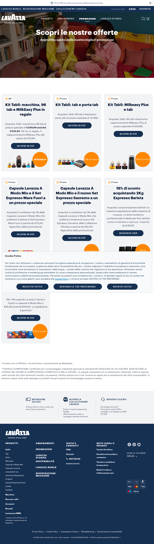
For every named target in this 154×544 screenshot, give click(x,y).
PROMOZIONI (44, 449)
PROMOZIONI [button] (87, 19)
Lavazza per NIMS (13, 513)
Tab (7, 454)
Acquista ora (128, 233)
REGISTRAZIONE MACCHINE (38, 9)
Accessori (9, 504)
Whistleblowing (87, 532)
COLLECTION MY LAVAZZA (71, 9)
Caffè (7, 450)
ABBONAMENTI (45, 443)
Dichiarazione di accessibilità (109, 532)
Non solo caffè (11, 499)
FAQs (68, 450)
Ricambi (9, 509)
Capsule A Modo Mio (14, 465)
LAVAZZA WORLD (11, 9)
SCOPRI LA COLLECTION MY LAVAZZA (78, 401)
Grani (7, 457)
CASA (132, 9)
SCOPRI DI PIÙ (25, 234)
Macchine (9, 495)
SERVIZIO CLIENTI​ (116, 399)
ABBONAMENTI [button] (65, 19)
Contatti (70, 454)
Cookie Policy (52, 532)
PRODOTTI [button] (47, 19)
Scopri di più (25, 146)
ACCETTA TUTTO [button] (32, 287)
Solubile (8, 490)
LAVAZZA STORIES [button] (111, 19)
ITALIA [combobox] (130, 456)
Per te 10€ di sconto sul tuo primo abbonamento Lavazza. (78, 3)
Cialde (8, 486)
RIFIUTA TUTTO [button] (122, 287)
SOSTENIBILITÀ (45, 461)
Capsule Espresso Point (15, 483)
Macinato (9, 461)
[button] (150, 3)
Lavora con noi (72, 463)
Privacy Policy (38, 532)
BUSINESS (145, 9)
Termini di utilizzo (105, 450)
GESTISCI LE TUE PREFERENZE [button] (78, 287)
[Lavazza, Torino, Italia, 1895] (13, 19)
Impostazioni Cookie (69, 532)
